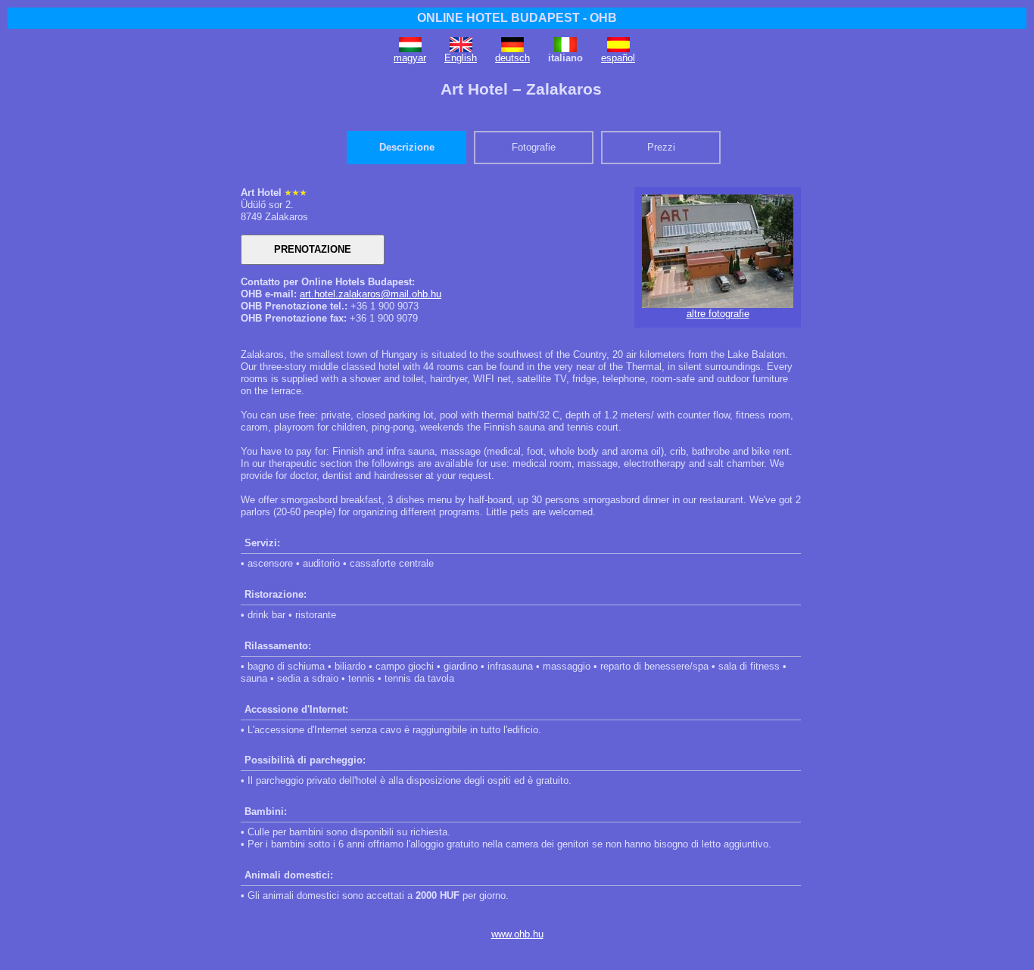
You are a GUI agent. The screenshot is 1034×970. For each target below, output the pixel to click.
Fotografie (534, 147)
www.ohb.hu (517, 934)
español (618, 58)
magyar (410, 58)
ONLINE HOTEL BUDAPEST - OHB (517, 17)
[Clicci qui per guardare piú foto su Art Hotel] (717, 304)
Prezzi (661, 147)
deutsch (512, 58)
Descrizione (406, 147)
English (460, 58)
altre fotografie (718, 313)
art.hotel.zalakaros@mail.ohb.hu (370, 294)
